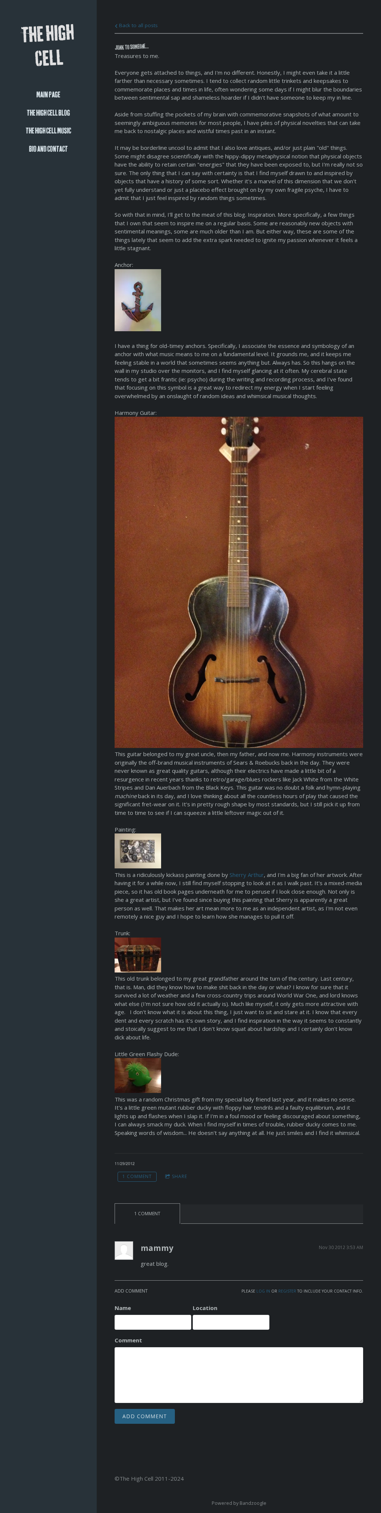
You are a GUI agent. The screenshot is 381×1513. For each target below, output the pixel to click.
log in (263, 1291)
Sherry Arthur (247, 874)
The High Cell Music (48, 131)
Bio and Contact (48, 149)
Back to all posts (138, 25)
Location (205, 1308)
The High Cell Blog (48, 113)
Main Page (48, 95)
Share (179, 1176)
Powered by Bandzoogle (239, 1503)
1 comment (137, 1176)
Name (123, 1308)
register (287, 1291)
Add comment (144, 1416)
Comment (128, 1340)
